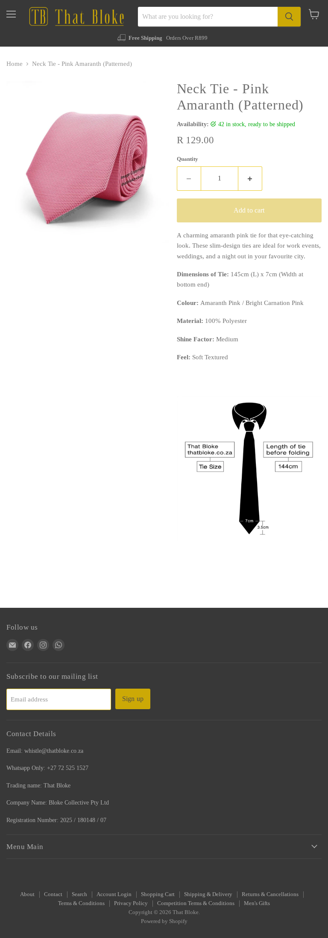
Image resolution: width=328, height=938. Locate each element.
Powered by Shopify (164, 921)
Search (79, 894)
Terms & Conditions (81, 903)
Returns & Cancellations (270, 894)
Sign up (133, 698)
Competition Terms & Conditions (195, 903)
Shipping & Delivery (208, 894)
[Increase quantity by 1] (250, 178)
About (27, 894)
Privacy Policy (131, 903)
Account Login (114, 894)
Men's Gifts (257, 903)
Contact (53, 894)
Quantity (187, 159)
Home (14, 63)
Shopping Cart (158, 894)
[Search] (289, 17)
